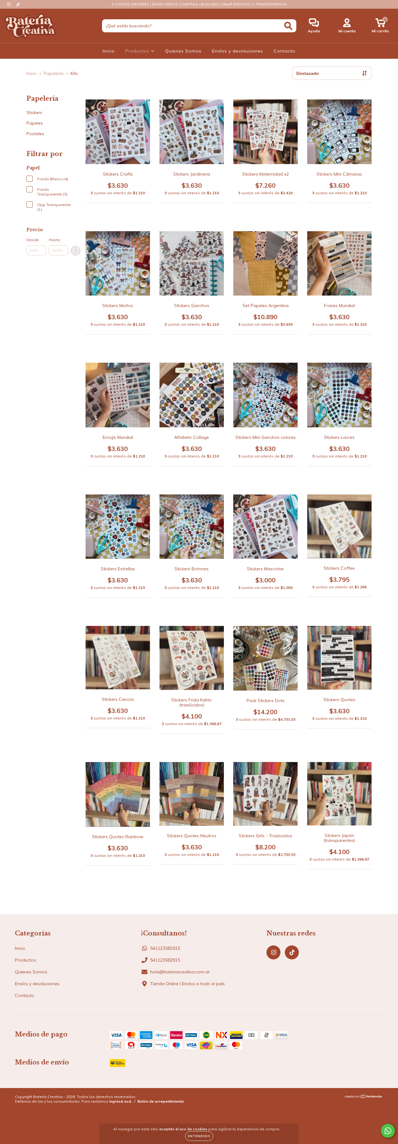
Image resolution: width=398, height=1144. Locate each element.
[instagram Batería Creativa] (9, 4)
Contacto (284, 51)
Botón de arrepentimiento (160, 1101)
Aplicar (75, 250)
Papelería (53, 73)
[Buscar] (288, 26)
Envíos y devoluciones (237, 51)
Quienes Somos (183, 51)
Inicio (109, 51)
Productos (138, 51)
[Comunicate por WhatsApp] (388, 1131)
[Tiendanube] (363, 1097)
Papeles (34, 123)
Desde (32, 239)
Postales (35, 133)
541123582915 (165, 948)
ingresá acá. (120, 1101)
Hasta (54, 239)
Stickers (34, 112)
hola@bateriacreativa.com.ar (180, 972)
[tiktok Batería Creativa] (18, 4)
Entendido (199, 1136)
